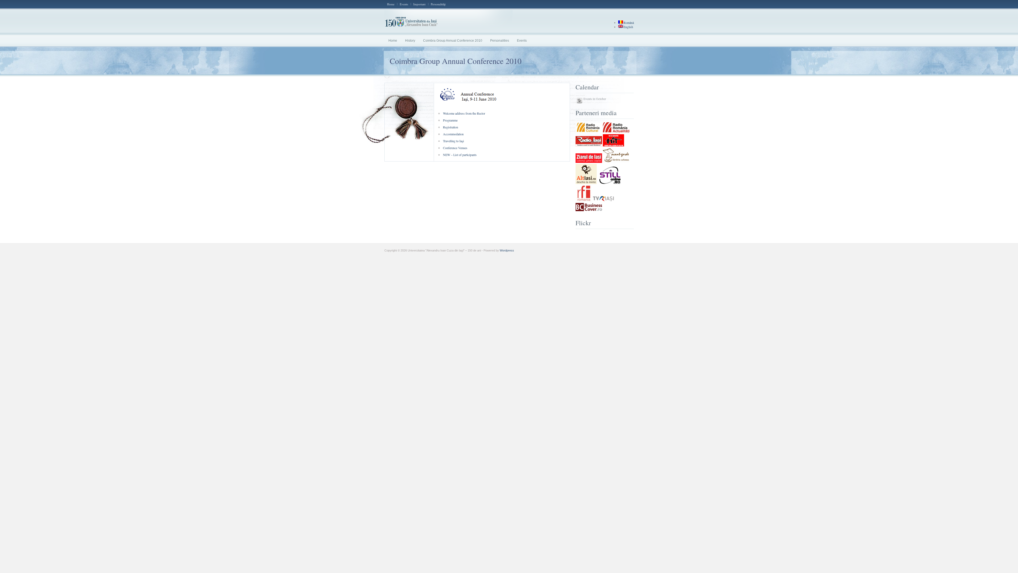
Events (404, 4)
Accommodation (453, 134)
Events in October (594, 99)
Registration (450, 127)
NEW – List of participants (460, 155)
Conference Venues (455, 148)
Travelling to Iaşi (453, 141)
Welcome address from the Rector (464, 113)
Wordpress (507, 250)
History (410, 40)
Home (390, 4)
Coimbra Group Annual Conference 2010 (452, 40)
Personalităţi (438, 4)
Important (419, 4)
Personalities (499, 40)
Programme (450, 120)
